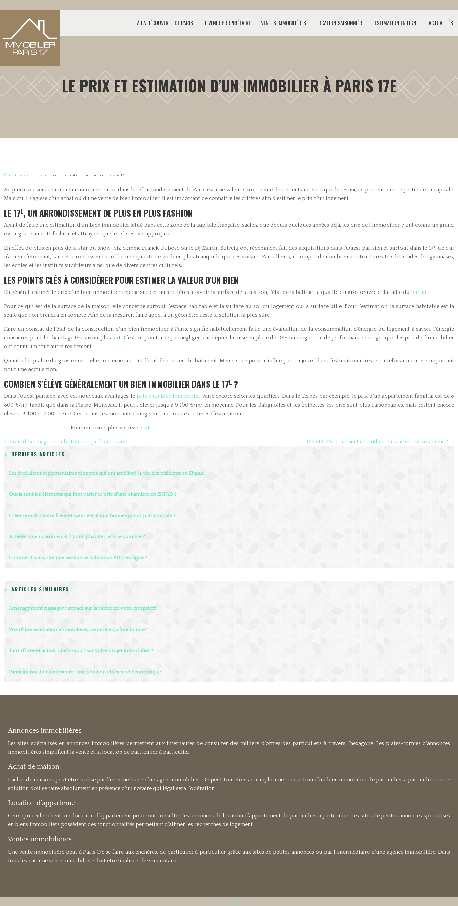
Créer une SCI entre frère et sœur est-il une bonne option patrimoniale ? (92, 515)
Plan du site (229, 902)
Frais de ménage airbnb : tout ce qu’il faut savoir (69, 442)
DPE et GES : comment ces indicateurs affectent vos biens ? (376, 442)
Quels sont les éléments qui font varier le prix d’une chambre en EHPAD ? (93, 494)
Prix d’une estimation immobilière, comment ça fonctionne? (78, 629)
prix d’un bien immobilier (169, 396)
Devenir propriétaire (227, 23)
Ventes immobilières (283, 23)
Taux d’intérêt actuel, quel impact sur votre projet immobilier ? (81, 650)
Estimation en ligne (396, 23)
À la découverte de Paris (165, 23)
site (148, 428)
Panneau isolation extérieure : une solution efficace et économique (85, 672)
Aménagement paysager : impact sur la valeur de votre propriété (82, 608)
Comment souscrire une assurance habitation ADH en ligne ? (78, 558)
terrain (419, 292)
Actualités (440, 23)
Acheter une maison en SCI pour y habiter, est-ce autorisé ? (77, 536)
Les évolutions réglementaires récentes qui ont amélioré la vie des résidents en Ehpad (106, 473)
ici (115, 338)
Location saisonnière (340, 23)
